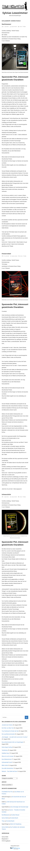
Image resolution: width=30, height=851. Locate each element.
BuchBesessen (5, 815)
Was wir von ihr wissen (7, 756)
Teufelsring (4, 750)
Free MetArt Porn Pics (7, 791)
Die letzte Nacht (14, 818)
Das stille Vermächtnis (7, 768)
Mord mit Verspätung (15, 824)
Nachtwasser (6, 24)
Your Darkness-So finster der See (10, 731)
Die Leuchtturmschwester (8, 734)
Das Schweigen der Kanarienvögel (19, 807)
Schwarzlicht (6, 494)
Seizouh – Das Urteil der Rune (9, 771)
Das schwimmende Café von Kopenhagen (12, 742)
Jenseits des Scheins (7, 725)
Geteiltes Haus (5, 753)
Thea (3, 821)
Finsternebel (6, 254)
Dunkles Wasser (15, 815)
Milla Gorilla (5, 765)
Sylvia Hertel (14, 26)
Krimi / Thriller (22, 26)
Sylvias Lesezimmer (15, 13)
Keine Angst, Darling (7, 747)
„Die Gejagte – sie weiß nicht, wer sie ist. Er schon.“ (15, 737)
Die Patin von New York (8, 728)
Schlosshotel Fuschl (7, 762)
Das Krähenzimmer (7, 759)
